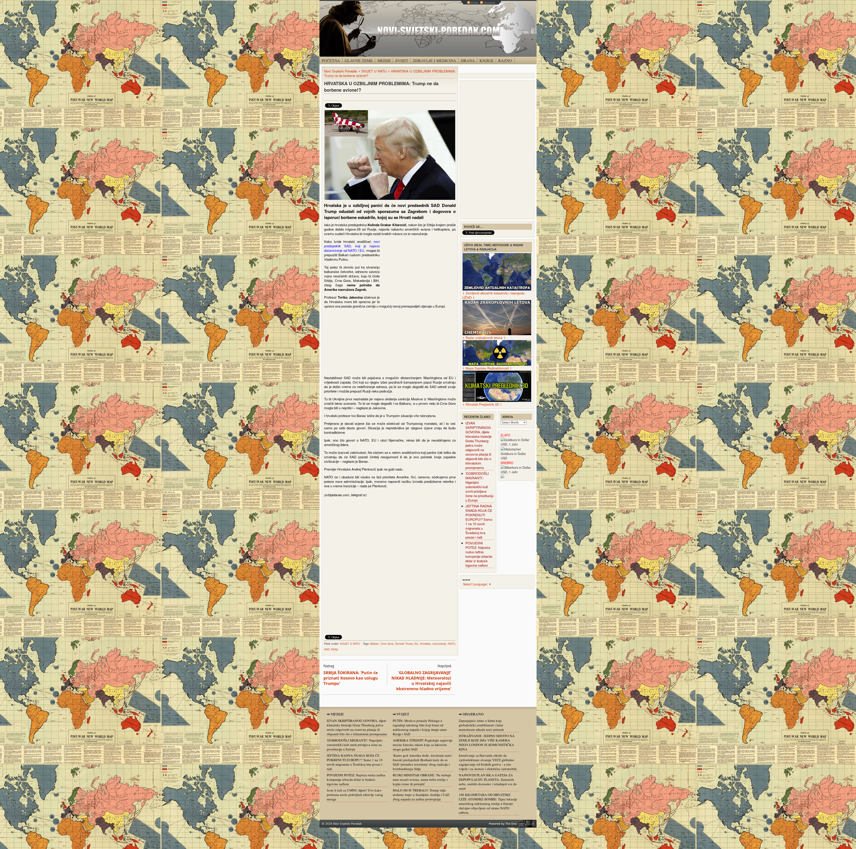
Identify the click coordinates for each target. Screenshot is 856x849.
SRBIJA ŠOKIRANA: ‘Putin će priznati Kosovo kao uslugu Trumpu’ (350, 678)
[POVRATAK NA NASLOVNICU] (428, 29)
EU (416, 643)
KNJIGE (486, 60)
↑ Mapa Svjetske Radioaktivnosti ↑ (487, 368)
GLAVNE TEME (359, 60)
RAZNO (505, 60)
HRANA (468, 60)
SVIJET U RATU (374, 71)
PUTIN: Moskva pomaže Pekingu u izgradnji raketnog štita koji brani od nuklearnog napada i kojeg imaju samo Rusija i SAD (420, 727)
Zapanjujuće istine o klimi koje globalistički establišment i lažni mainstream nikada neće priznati (481, 725)
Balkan (374, 643)
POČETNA (331, 60)
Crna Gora (387, 643)
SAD (327, 649)
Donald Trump (404, 643)
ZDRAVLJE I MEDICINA (434, 60)
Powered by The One (502, 823)
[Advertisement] (418, 271)
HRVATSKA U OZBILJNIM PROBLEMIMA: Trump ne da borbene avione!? (381, 86)
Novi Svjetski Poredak (340, 71)
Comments (489, 2)
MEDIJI (384, 60)
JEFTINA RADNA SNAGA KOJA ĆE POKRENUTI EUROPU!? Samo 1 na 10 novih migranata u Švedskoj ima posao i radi (478, 521)
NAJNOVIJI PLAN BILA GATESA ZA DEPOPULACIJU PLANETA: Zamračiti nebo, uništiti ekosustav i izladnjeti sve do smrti (488, 782)
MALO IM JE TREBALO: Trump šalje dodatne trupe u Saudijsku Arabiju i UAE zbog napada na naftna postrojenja (421, 794)
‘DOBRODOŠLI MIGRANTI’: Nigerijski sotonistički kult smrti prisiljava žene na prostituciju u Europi (479, 486)
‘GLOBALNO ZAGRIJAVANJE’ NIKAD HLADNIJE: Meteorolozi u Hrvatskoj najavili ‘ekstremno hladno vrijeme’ (421, 680)
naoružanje (439, 643)
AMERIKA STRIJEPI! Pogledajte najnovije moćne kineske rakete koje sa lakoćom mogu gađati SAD (423, 744)
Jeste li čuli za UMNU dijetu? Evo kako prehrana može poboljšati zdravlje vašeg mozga (355, 794)
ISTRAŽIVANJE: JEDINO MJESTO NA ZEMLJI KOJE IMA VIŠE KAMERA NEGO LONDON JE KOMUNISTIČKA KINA (486, 742)
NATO (451, 643)
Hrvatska (425, 643)
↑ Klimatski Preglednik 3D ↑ (482, 404)
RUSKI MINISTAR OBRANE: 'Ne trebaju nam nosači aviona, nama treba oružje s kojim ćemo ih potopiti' (422, 779)
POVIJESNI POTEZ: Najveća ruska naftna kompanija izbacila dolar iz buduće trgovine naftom (478, 554)
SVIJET (401, 60)
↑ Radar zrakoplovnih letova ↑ (484, 337)
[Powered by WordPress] (528, 824)
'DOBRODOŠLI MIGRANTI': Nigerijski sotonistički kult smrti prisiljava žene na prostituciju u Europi (354, 744)
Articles (474, 2)
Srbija (334, 649)
